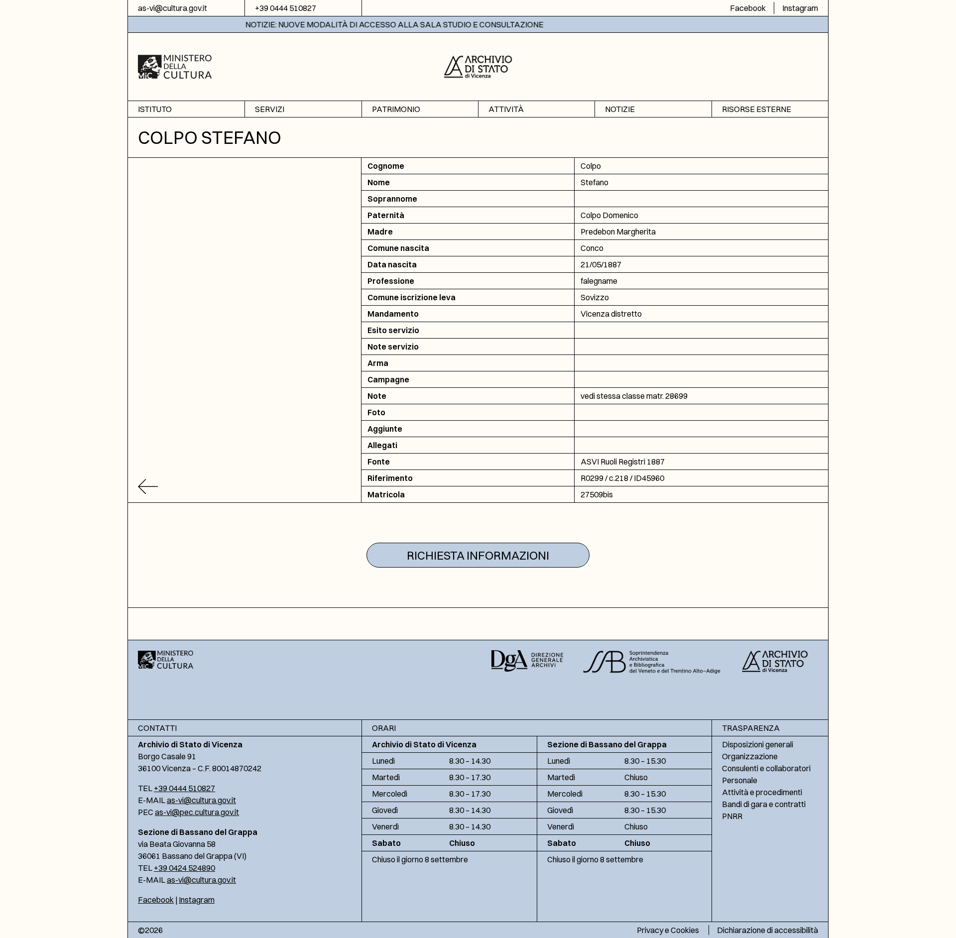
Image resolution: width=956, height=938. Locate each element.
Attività (506, 109)
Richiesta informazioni (478, 555)
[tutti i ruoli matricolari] (245, 486)
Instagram (800, 8)
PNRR (732, 816)
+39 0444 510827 (285, 8)
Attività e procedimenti (762, 792)
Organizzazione (750, 756)
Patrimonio (396, 109)
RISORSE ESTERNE (756, 109)
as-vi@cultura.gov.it (172, 8)
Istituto (155, 109)
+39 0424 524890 (184, 868)
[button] (478, 65)
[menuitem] (186, 109)
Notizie (620, 109)
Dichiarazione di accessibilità (767, 930)
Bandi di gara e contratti (764, 804)
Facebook (748, 8)
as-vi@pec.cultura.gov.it (197, 812)
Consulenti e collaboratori (766, 768)
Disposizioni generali (757, 744)
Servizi (269, 109)
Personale (739, 780)
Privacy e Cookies (668, 930)
